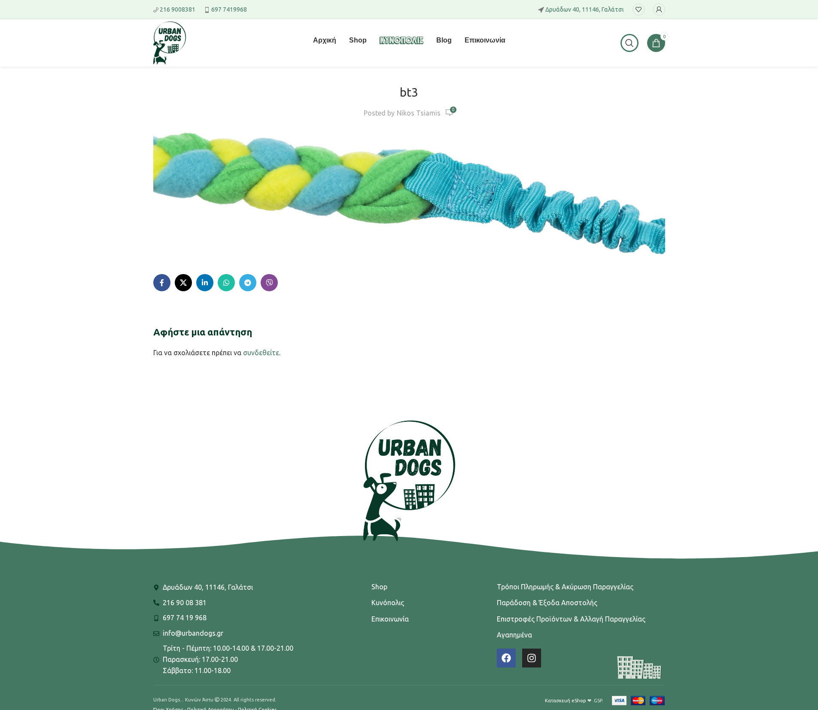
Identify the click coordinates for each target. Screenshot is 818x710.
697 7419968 (229, 9)
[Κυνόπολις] (401, 46)
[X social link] (183, 282)
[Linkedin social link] (204, 282)
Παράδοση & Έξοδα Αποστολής (547, 602)
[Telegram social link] (247, 282)
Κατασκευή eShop (565, 700)
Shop (379, 587)
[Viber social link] (269, 282)
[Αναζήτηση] (629, 43)
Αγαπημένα (514, 635)
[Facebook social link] (161, 282)
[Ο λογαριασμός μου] (659, 9)
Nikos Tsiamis (419, 113)
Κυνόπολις (387, 602)
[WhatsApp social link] (226, 282)
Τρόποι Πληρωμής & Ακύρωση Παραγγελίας (565, 587)
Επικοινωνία (390, 619)
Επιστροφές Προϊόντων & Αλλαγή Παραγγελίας (571, 619)
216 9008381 (177, 9)
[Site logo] (169, 42)
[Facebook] (506, 658)
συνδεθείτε (261, 353)
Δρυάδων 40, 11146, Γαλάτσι (584, 9)
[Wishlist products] (638, 9)
